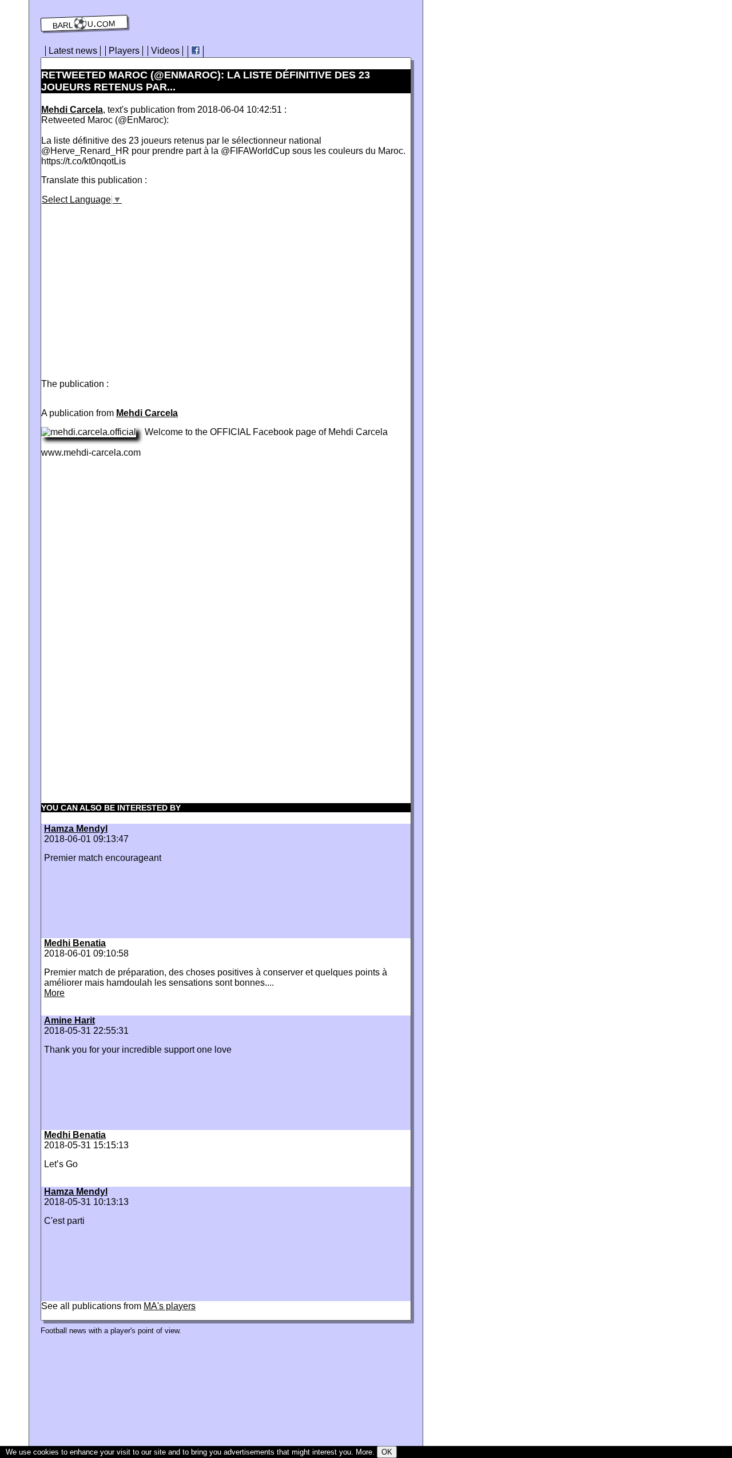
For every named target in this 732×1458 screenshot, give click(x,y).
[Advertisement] (137, 285)
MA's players (170, 1306)
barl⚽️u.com (84, 23)
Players (124, 51)
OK (386, 1452)
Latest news (73, 51)
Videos (165, 51)
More (54, 993)
